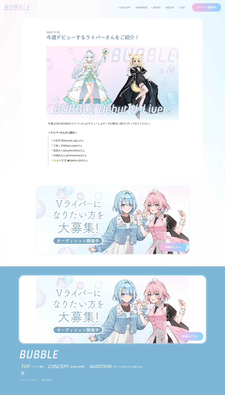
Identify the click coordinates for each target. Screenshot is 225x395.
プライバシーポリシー (30, 380)
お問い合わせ (46, 380)
